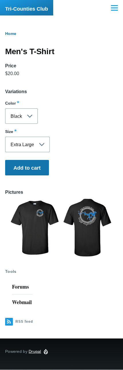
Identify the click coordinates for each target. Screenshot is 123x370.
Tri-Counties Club (26, 9)
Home (10, 33)
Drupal (35, 351)
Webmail (22, 302)
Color (10, 103)
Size (9, 131)
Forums (20, 286)
